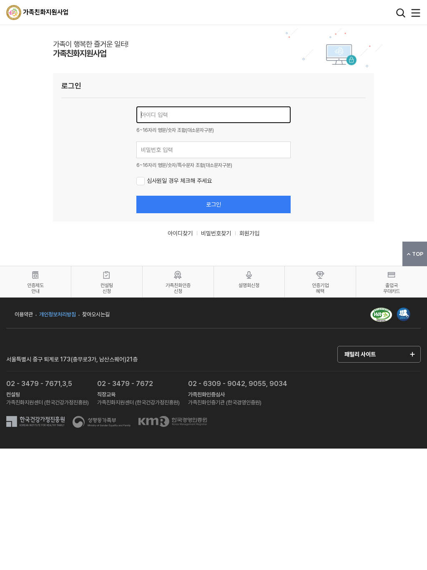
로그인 (213, 204)
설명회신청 (249, 285)
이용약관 (24, 314)
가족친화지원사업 (37, 12)
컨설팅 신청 (106, 288)
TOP (417, 254)
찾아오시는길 (96, 314)
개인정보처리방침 (57, 314)
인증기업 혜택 (320, 288)
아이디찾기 (180, 233)
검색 (401, 13)
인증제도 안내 (35, 288)
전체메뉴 (416, 13)
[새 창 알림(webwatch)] (381, 314)
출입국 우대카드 (391, 288)
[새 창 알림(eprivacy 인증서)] (403, 310)
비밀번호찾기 (216, 233)
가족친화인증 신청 (178, 288)
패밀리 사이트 (360, 354)
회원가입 (249, 233)
